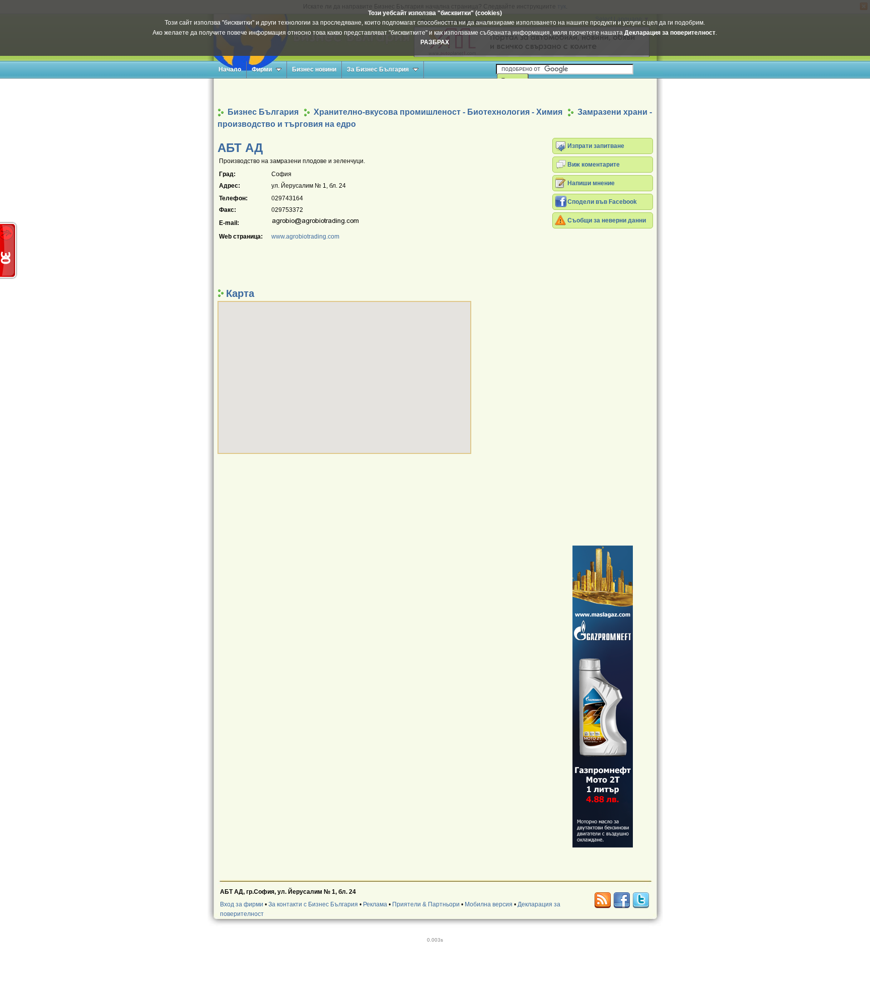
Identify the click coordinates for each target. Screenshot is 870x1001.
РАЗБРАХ (434, 42)
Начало (230, 69)
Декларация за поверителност (669, 32)
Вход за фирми (241, 904)
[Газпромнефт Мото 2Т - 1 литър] (602, 696)
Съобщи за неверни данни (606, 220)
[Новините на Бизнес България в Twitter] (641, 900)
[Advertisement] (435, 92)
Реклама (375, 904)
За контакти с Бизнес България (313, 904)
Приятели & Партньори (426, 904)
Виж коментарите (593, 164)
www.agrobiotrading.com (305, 236)
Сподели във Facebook (602, 201)
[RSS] (603, 900)
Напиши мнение (591, 183)
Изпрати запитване (595, 145)
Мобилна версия (489, 904)
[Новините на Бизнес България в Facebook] (622, 900)
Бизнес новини (314, 69)
